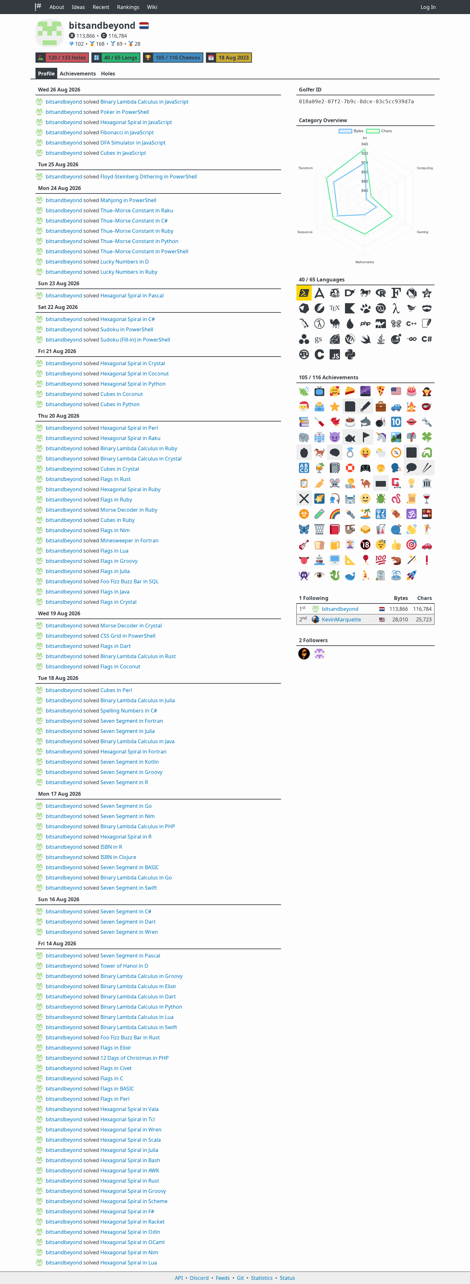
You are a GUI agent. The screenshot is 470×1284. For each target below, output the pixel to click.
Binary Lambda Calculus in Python (141, 1006)
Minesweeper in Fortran (129, 540)
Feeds (223, 1277)
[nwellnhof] (304, 653)
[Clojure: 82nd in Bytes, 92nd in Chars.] (380, 308)
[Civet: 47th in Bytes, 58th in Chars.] (334, 293)
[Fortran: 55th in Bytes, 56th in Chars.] (396, 293)
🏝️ (365, 514)
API (179, 1277)
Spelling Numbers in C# (128, 710)
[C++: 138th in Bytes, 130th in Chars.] (411, 323)
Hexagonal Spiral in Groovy (133, 1190)
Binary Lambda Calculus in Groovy (141, 976)
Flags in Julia (115, 571)
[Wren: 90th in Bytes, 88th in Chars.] (411, 308)
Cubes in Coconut (121, 394)
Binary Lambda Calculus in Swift (138, 1027)
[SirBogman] (319, 653)
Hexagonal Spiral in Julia (129, 1150)
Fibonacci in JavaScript (127, 132)
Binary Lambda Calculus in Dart (138, 996)
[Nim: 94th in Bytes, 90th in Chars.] (427, 308)
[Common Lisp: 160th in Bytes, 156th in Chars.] (350, 339)
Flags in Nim (115, 530)
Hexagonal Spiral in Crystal (132, 363)
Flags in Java (114, 591)
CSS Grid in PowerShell (127, 635)
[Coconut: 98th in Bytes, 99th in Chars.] (319, 323)
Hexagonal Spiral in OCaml (132, 1242)
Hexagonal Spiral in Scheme (134, 1201)
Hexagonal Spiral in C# (127, 319)
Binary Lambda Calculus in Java (137, 741)
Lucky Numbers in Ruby (128, 271)
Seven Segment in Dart (128, 921)
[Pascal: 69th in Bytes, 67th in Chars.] (365, 308)
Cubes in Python (120, 404)
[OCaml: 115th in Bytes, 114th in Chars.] (380, 323)
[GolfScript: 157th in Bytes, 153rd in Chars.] (319, 339)
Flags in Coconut (120, 666)
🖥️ (335, 560)
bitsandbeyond (64, 101)
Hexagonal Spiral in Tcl (127, 1119)
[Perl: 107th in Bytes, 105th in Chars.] (334, 323)
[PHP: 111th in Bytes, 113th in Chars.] (365, 323)
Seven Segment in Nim (127, 816)
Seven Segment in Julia (127, 731)
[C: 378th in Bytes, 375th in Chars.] (319, 354)
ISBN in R (111, 846)
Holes (108, 73)
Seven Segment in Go (126, 805)
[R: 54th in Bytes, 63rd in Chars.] (380, 293)
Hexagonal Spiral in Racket (132, 1221)
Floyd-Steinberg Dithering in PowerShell (148, 176)
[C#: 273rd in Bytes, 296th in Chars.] (427, 339)
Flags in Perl (114, 1098)
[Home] (38, 7)
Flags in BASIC (117, 1088)
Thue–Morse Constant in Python (139, 241)
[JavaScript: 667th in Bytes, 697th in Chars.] (334, 354)
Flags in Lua (114, 550)
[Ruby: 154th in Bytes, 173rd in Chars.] (334, 339)
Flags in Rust (115, 479)
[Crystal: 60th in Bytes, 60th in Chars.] (304, 308)
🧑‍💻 (350, 483)
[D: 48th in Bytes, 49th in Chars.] (350, 293)
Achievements (78, 73)
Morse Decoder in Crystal (131, 625)
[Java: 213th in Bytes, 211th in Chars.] (380, 339)
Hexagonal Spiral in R (126, 836)
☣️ (304, 514)
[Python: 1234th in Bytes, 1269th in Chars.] (350, 354)
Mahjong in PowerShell (128, 200)
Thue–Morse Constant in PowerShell (144, 251)
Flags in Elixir (115, 1047)
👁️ (319, 575)
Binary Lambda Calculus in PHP (137, 826)
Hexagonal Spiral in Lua (128, 1262)
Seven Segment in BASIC (129, 867)
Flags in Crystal (118, 601)
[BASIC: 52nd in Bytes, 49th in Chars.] (365, 293)
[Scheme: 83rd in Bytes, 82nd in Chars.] (396, 308)
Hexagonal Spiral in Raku (130, 438)
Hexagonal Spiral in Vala (129, 1109)
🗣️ (396, 468)
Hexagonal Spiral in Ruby (130, 489)
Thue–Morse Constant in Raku (136, 210)
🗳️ (319, 406)
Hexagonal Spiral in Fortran (133, 751)
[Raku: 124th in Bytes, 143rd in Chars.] (396, 323)
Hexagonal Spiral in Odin (130, 1231)
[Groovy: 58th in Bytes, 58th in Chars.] (427, 293)
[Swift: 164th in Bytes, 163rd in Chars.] (365, 339)
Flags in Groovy (118, 560)
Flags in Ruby (116, 499)
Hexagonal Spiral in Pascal (132, 295)
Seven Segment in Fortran (131, 720)
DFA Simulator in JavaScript (133, 142)
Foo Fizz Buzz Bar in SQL (129, 581)
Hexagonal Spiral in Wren (130, 1129)
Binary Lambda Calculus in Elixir (138, 986)
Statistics (262, 1277)
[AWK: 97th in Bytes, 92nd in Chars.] (304, 323)
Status (287, 1277)
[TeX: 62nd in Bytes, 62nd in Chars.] (334, 308)
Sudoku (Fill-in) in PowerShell (135, 339)
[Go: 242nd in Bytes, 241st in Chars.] (411, 339)
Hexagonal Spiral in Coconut (134, 373)
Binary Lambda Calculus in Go (136, 877)
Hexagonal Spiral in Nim (129, 1252)
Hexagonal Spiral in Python (133, 383)
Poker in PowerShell (124, 111)
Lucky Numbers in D (124, 261)
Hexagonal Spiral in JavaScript (136, 122)
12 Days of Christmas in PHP (134, 1057)
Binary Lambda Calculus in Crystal (141, 458)
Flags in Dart (115, 646)
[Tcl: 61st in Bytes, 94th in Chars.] (319, 308)
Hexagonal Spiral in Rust (129, 1180)
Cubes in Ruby (117, 520)
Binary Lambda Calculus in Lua (137, 1016)
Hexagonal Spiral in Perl (129, 427)
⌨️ (381, 483)
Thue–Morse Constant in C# (134, 220)
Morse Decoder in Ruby (128, 509)
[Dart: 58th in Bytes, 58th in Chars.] (411, 293)
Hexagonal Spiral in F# (127, 1211)
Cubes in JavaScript (123, 152)
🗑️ (319, 529)
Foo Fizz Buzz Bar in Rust (130, 1037)
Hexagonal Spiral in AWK (129, 1170)
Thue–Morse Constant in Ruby (136, 230)
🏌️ (427, 529)
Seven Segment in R (124, 782)
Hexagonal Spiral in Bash (130, 1160)
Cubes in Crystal (119, 468)
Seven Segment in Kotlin (129, 761)
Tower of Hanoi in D (124, 965)
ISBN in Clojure (118, 857)
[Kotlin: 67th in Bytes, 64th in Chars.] (350, 308)
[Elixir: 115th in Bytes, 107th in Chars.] (350, 323)
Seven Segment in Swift (128, 887)
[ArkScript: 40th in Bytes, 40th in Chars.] (319, 293)
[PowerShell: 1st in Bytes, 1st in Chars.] (304, 293)
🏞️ (396, 437)
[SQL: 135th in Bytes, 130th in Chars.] (427, 323)
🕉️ (411, 514)
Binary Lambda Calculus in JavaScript (144, 101)
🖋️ (365, 406)
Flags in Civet (116, 1068)
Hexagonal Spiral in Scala (130, 1139)
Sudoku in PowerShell (126, 329)
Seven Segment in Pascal (130, 955)
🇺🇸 (396, 391)
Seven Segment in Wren (129, 931)
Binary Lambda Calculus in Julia (137, 700)
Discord (199, 1277)
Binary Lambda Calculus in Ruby (138, 448)
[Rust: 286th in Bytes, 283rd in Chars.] (304, 354)
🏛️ (427, 483)
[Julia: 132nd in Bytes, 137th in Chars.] (304, 339)
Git (240, 1277)
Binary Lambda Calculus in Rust (138, 656)
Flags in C (111, 1078)
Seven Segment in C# (125, 911)
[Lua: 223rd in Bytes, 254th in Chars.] (396, 339)
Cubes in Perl (116, 690)
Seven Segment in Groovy (131, 772)
